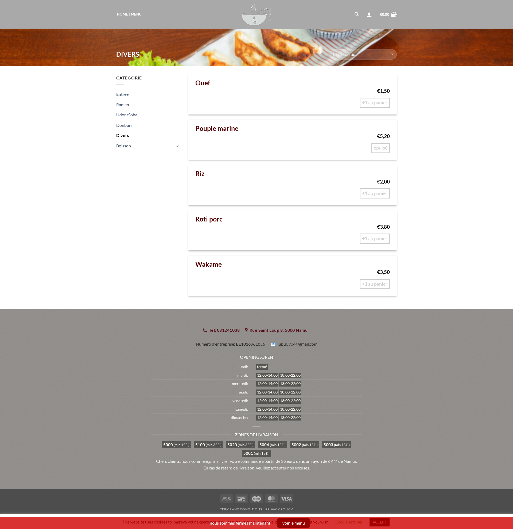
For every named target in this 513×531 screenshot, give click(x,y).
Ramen (122, 104)
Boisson (123, 145)
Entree (122, 94)
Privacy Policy (279, 509)
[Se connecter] (369, 14)
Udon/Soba (126, 114)
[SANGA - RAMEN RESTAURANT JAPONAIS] (257, 14)
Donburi (124, 125)
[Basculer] (177, 146)
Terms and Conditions (241, 509)
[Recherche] (357, 14)
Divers (122, 135)
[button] (388, 14)
